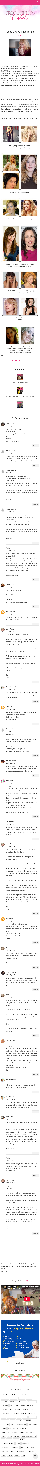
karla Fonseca (11, 972)
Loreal (35, 1424)
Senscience (30, 1447)
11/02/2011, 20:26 (10, 824)
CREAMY (30, 1405)
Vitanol (16, 1455)
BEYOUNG (13, 1402)
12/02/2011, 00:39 (10, 1043)
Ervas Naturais (7, 1413)
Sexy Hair (5, 1451)
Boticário (5, 1405)
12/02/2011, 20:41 (10, 1160)
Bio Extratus (31, 1402)
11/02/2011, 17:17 (10, 689)
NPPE (22, 1432)
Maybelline (23, 1428)
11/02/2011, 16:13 (10, 587)
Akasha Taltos (11, 760)
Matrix (15, 1428)
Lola (29, 1424)
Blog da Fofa (10, 450)
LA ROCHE (27, 1421)
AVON (27, 1394)
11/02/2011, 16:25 (10, 614)
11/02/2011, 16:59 (10, 631)
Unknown (9, 706)
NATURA (15, 1432)
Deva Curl (18, 1409)
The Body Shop (20, 1451)
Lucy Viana (10, 629)
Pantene (17, 1436)
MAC (9, 1428)
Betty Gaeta (10, 780)
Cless (11, 1409)
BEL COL (5, 1402)
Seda (22, 1447)
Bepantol (22, 1402)
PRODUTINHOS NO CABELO (13, 1463)
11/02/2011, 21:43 (10, 921)
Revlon (16, 1440)
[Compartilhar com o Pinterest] (19, 360)
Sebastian (15, 1447)
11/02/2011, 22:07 (10, 950)
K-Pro (25, 1417)
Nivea (3, 1436)
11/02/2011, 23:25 (10, 997)
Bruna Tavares (20, 1405)
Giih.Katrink (10, 822)
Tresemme (31, 1451)
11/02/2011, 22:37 (10, 975)
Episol (32, 1409)
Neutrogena (30, 1432)
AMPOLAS (5, 1394)
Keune (13, 1421)
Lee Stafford (21, 1424)
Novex (10, 1436)
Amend (29, 1398)
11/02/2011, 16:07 (10, 473)
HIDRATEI (31, 1413)
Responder (35, 445)
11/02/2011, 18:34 (10, 731)
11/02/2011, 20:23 (10, 783)
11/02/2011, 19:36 (10, 763)
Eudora (16, 1413)
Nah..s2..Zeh (10, 584)
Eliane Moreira (11, 470)
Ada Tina (14, 1398)
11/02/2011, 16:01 (10, 453)
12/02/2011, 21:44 (10, 1182)
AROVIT (13, 1394)
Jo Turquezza (10, 918)
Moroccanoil (6, 1432)
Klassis (19, 1421)
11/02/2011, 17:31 (10, 709)
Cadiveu (4, 1409)
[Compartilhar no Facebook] (12, 360)
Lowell (4, 1428)
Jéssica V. (9, 729)
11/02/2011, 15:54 (10, 426)
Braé (11, 1405)
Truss (3, 1455)
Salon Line (25, 1443)
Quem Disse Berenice (29, 1436)
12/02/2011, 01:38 (10, 1082)
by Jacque (9, 1117)
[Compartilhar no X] (16, 360)
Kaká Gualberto (11, 687)
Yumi (7, 948)
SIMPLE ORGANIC (8, 1443)
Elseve (25, 1409)
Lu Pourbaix (10, 423)
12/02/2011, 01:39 (10, 1099)
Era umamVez (10, 611)
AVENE (20, 1394)
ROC (3, 1440)
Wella (23, 1455)
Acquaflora (5, 1398)
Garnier (23, 1413)
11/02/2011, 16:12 (10, 550)
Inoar (3, 1417)
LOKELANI (5, 1424)
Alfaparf (21, 1398)
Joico (19, 1417)
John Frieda (11, 1417)
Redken (9, 1440)
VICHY (10, 1455)
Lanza (13, 1424)
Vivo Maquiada (11, 1079)
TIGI (11, 1451)
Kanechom (32, 1417)
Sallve (18, 1443)
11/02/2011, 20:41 (10, 846)
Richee (22, 1440)
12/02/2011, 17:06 (10, 1119)
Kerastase (5, 1421)
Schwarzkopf (6, 1447)
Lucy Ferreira (10, 1040)
